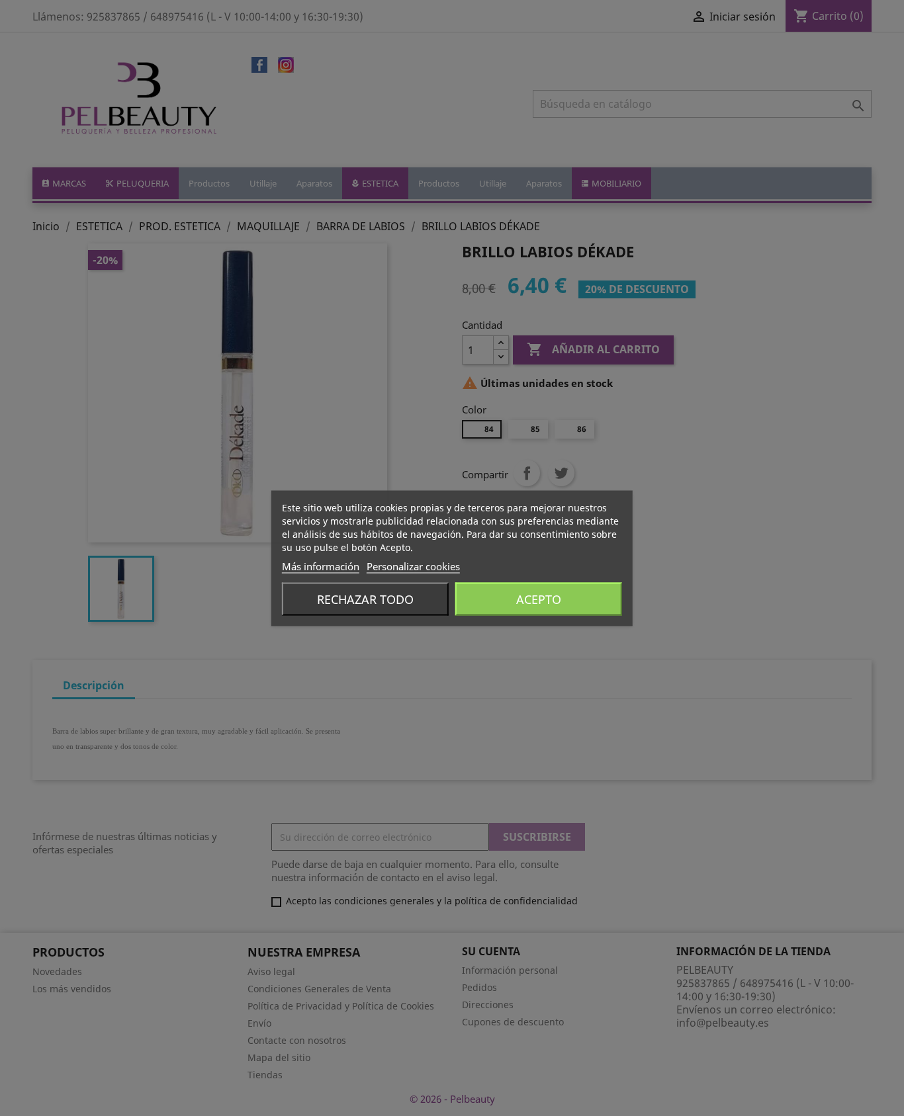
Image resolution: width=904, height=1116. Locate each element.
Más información (320, 565)
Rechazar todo (365, 599)
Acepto (538, 599)
